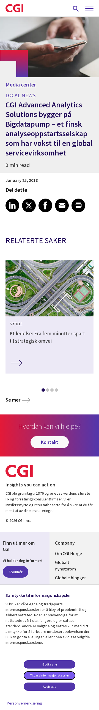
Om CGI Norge (68, 553)
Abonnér (16, 571)
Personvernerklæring (24, 703)
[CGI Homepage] (14, 8)
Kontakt (49, 442)
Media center (21, 84)
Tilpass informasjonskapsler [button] (49, 675)
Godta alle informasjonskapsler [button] (49, 665)
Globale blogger (70, 577)
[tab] (43, 391)
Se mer (13, 400)
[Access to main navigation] (89, 9)
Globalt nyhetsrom (65, 565)
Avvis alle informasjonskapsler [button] (49, 687)
